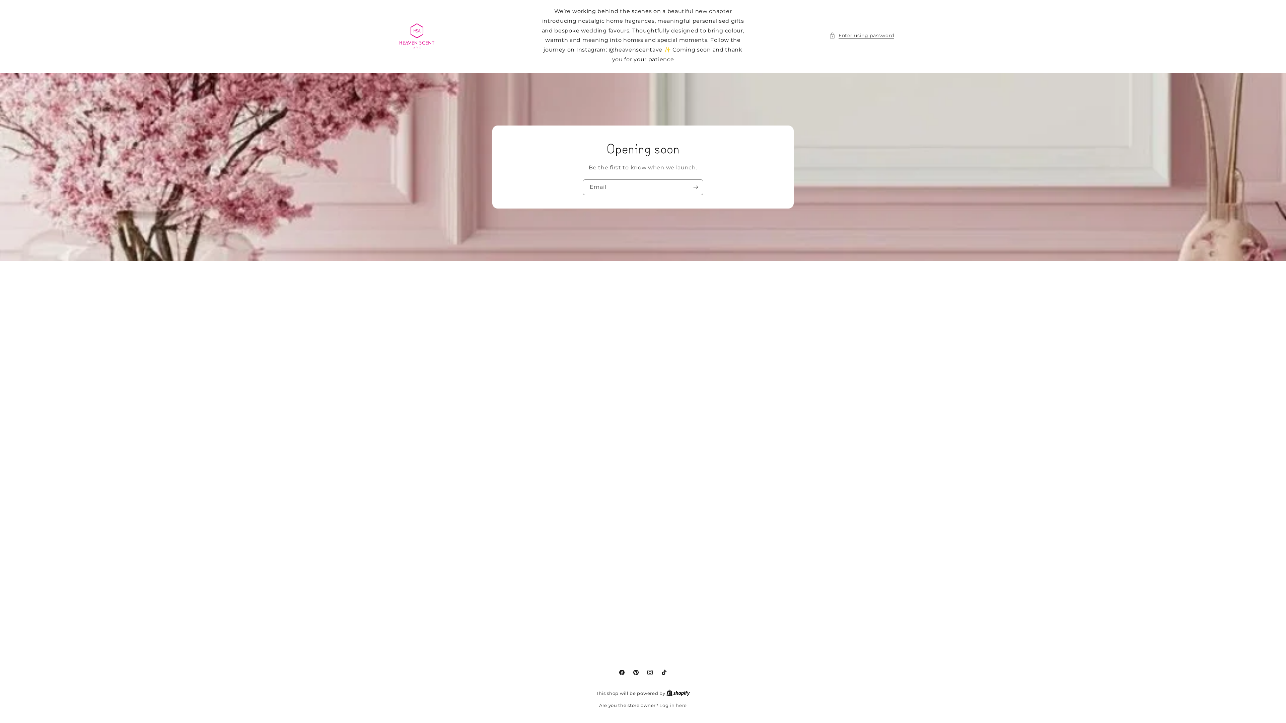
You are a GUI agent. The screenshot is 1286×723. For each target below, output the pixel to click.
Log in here (673, 705)
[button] (861, 35)
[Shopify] (678, 693)
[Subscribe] (695, 187)
